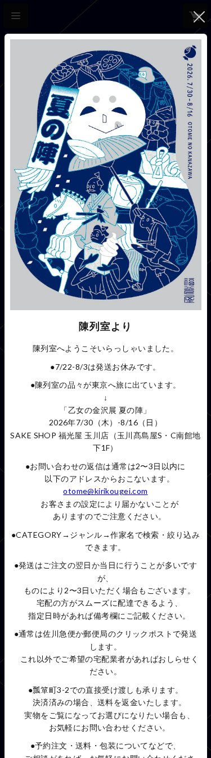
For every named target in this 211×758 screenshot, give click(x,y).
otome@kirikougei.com (105, 491)
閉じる (199, 16)
